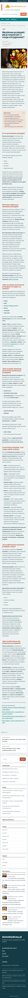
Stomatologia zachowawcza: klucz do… (10, 772)
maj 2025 (4, 839)
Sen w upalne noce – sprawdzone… (9, 775)
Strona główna (3, 23)
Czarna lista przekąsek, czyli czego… (13, 121)
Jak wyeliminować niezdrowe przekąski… (12, 124)
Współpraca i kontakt (22, 1)
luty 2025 (4, 845)
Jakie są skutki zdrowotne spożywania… (14, 120)
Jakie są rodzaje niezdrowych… (12, 118)
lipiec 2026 (4, 829)
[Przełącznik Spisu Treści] (22, 113)
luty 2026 (4, 833)
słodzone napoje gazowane (11, 305)
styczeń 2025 (5, 849)
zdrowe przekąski (14, 620)
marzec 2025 (5, 842)
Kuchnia (7, 19)
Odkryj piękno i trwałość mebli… (9, 781)
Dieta (2, 19)
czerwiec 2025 (5, 836)
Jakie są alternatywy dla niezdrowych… (14, 126)
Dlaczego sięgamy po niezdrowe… (13, 116)
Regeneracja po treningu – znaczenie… (10, 778)
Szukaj (23, 14)
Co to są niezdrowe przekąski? (12, 114)
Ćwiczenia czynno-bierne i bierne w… (10, 768)
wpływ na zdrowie (13, 279)
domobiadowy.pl (8, 44)
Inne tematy (14, 19)
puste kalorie (13, 344)
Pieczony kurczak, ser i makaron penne (10, 965)
